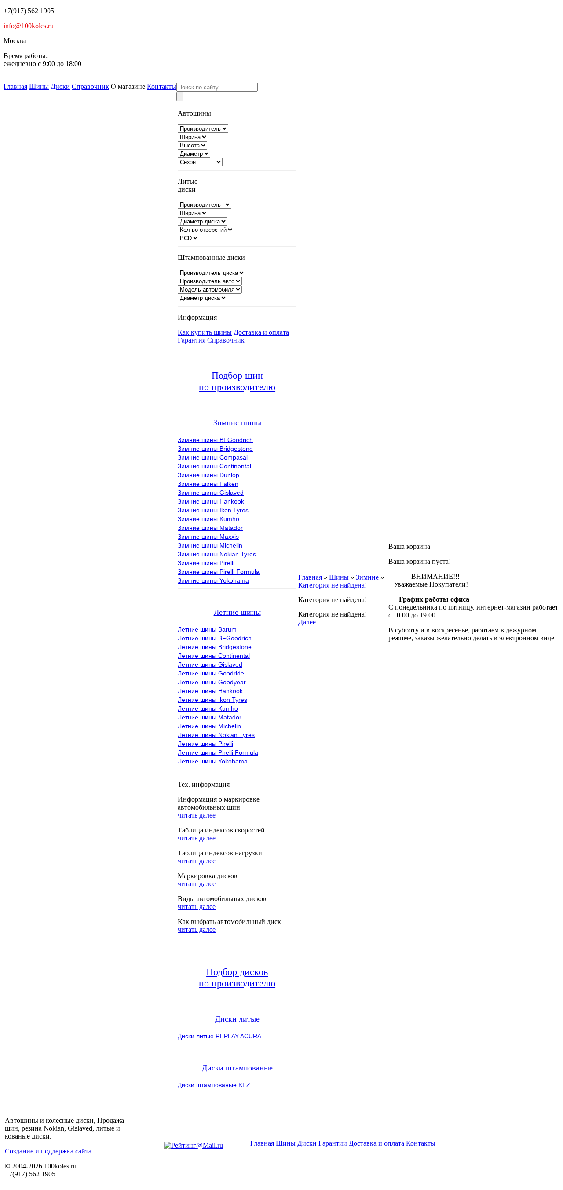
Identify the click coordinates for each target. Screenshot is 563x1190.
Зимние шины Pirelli (206, 562)
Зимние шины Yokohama (213, 580)
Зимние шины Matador (210, 527)
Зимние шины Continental (214, 466)
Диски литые (237, 1019)
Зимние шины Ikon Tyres (213, 510)
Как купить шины (205, 332)
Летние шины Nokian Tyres (216, 734)
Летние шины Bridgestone (215, 646)
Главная (15, 86)
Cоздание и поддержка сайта (48, 1151)
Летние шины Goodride (211, 673)
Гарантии (332, 1143)
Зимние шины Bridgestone (215, 448)
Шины (39, 86)
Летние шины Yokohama (213, 761)
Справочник (90, 86)
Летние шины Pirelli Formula (218, 752)
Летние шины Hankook (210, 690)
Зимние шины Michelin (210, 545)
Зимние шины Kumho (208, 518)
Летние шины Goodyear (212, 682)
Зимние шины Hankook (211, 501)
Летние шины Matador (209, 717)
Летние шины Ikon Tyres (212, 699)
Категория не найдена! (332, 585)
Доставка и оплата (261, 332)
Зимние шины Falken (208, 483)
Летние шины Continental (214, 655)
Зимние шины (237, 422)
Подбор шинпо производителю (237, 381)
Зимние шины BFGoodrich (215, 439)
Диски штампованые (237, 1067)
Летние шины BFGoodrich (215, 638)
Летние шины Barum (207, 629)
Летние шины (237, 612)
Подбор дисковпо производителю (237, 977)
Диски (60, 86)
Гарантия (191, 340)
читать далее (197, 815)
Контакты (161, 86)
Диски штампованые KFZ (214, 1084)
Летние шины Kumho (208, 708)
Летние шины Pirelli (205, 743)
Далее (307, 622)
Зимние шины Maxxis (208, 536)
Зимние (367, 577)
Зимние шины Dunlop (208, 474)
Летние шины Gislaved (210, 664)
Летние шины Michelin (209, 726)
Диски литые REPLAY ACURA (219, 1036)
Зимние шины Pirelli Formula (219, 571)
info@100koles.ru (29, 25)
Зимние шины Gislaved (211, 492)
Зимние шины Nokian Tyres (217, 554)
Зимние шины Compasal (213, 457)
